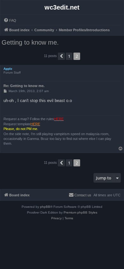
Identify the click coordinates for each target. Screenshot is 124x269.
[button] (61, 56)
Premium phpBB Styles (80, 212)
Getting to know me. (30, 42)
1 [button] (69, 56)
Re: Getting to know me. (24, 86)
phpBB (45, 206)
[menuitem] (9, 20)
